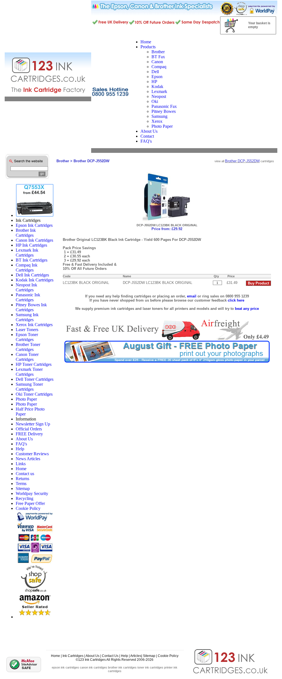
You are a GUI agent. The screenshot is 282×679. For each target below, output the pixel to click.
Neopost (158, 96)
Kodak (157, 86)
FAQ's (21, 443)
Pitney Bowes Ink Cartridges (31, 307)
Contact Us (110, 656)
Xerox (156, 121)
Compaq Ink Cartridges (26, 267)
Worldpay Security (32, 493)
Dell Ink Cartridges (32, 275)
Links (21, 463)
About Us (24, 438)
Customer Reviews (32, 453)
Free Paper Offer (30, 503)
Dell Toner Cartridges (34, 379)
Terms (21, 483)
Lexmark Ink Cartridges (27, 252)
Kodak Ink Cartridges (34, 280)
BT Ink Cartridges (31, 260)
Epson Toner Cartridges (27, 337)
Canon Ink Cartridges (34, 240)
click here (236, 300)
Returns (22, 478)
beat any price (247, 309)
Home (21, 468)
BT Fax (158, 56)
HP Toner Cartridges (33, 364)
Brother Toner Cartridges (28, 347)
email (191, 296)
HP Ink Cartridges (31, 245)
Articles (135, 656)
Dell (155, 71)
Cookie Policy (28, 508)
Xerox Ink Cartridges (34, 324)
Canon (157, 61)
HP (154, 81)
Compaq (158, 66)
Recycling (24, 498)
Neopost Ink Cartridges (26, 287)
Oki (154, 101)
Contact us (25, 473)
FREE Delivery (29, 434)
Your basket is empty (259, 25)
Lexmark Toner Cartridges (29, 372)
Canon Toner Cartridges (27, 357)
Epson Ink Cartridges (34, 225)
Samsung (159, 116)
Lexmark (159, 91)
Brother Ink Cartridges (26, 233)
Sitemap (23, 488)
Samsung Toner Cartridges (29, 387)
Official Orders (29, 429)
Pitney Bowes (163, 111)
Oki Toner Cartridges (34, 394)
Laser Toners (27, 329)
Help (20, 448)
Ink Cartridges (73, 656)
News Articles (28, 458)
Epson (156, 76)
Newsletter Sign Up (33, 424)
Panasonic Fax (164, 106)
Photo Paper (162, 126)
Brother (158, 51)
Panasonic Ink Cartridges (28, 297)
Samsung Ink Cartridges (27, 317)
